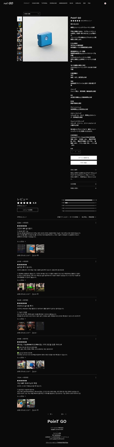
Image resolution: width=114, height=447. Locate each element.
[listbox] (31, 13)
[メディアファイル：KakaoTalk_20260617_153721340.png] (40, 364)
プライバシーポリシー (52, 442)
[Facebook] (72, 193)
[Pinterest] (73, 193)
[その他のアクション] (96, 223)
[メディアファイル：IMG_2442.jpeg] (21, 326)
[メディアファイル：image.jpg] (21, 403)
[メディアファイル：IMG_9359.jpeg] (21, 248)
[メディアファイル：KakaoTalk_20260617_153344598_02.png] (31, 364)
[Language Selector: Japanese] (108, 3)
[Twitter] (74, 193)
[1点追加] (79, 151)
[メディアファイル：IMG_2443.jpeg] (31, 326)
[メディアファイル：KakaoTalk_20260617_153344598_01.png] (21, 364)
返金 (67, 442)
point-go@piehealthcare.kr (57, 439)
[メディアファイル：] (40, 248)
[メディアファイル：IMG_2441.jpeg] (40, 326)
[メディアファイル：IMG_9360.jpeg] (31, 248)
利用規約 (60, 442)
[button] (31, 13)
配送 (64, 442)
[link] (81, 20)
